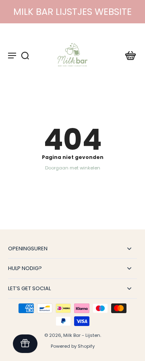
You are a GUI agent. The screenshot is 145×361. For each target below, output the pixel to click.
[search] (25, 55)
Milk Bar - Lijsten (81, 335)
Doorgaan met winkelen (72, 168)
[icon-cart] (128, 55)
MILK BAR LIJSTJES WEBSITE (72, 11)
